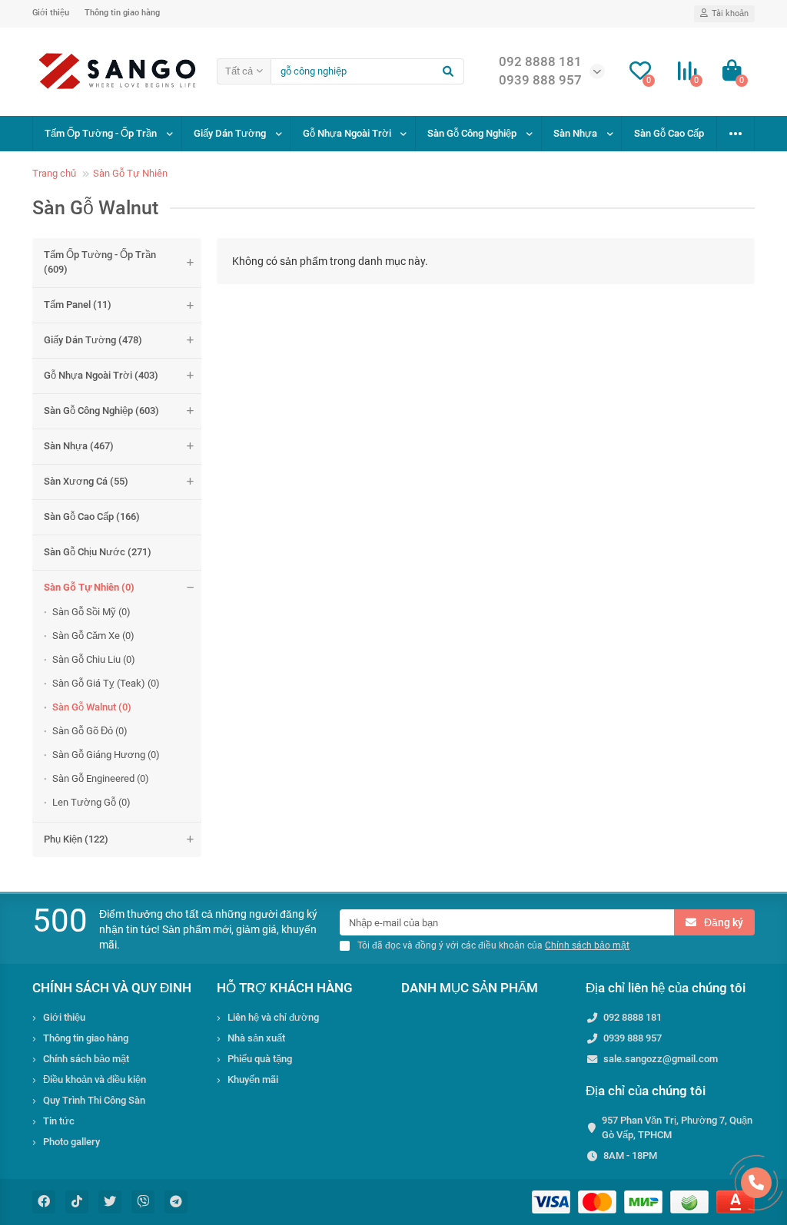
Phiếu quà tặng (259, 1058)
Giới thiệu (50, 13)
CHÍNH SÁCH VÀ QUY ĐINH (111, 987)
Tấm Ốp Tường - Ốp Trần (101, 133)
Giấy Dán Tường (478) (93, 340)
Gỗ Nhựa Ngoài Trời (347, 133)
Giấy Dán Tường (230, 133)
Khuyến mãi (252, 1079)
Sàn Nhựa (575, 133)
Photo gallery (71, 1141)
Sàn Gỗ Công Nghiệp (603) (101, 410)
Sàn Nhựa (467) (79, 446)
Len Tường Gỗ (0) (91, 802)
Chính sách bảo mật (86, 1058)
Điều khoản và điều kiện (94, 1079)
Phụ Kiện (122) (76, 839)
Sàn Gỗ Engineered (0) (100, 778)
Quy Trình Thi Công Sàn (94, 1100)
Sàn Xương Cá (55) (86, 481)
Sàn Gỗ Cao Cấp (669, 133)
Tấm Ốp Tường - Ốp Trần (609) (100, 262)
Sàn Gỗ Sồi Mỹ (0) (91, 611)
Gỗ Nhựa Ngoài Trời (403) (101, 375)
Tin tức (59, 1121)
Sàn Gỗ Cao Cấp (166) (92, 516)
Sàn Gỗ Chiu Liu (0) (93, 659)
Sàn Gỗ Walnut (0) (91, 707)
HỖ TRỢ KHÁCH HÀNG (285, 987)
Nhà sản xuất (256, 1038)
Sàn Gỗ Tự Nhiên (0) (89, 587)
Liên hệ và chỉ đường (273, 1017)
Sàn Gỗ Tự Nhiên (130, 173)
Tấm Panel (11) (77, 304)
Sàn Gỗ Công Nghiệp (471, 133)
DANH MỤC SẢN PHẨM (469, 987)
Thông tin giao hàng (122, 13)
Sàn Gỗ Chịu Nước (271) (97, 552)
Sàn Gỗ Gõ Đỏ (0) (90, 731)
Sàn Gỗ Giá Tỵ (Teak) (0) (106, 683)
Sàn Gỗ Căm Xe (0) (93, 635)
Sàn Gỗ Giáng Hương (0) (106, 754)
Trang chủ (54, 173)
